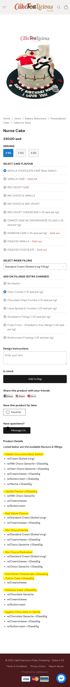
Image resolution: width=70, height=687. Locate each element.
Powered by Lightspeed (35, 672)
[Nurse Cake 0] (35, 69)
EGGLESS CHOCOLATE (27, 249)
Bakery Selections (35, 118)
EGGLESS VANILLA (24, 241)
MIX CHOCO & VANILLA (21, 195)
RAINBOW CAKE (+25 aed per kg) (33, 233)
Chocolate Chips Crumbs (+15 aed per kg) (32, 300)
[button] (35, 7)
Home (6, 118)
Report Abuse (56, 666)
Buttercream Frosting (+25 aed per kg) (30, 337)
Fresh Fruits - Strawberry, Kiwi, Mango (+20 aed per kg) (35, 327)
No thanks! (13, 283)
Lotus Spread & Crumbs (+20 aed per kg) (32, 308)
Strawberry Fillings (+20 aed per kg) (28, 316)
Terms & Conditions (16, 666)
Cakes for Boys (22, 122)
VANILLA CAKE (22, 179)
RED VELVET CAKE (18, 187)
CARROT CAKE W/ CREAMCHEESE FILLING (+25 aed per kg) (35, 222)
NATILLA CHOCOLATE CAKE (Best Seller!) (31, 170)
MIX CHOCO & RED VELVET (23, 204)
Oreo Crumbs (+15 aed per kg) (25, 292)
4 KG (33, 153)
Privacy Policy (38, 666)
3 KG (21, 153)
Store (17, 118)
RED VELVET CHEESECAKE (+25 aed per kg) (33, 212)
